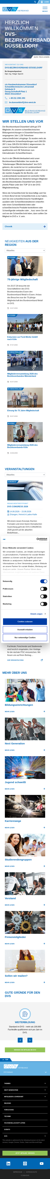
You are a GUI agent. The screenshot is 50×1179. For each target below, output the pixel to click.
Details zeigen (36, 614)
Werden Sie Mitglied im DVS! (25, 1050)
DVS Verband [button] (8, 1072)
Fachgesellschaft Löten (14, 1123)
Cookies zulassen (25, 622)
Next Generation (11, 1090)
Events (7, 1129)
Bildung (7, 1103)
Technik (7, 1116)
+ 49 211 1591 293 (17, 98)
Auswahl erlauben (25, 630)
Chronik (8, 226)
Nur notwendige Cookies (25, 637)
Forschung (9, 1110)
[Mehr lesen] (25, 691)
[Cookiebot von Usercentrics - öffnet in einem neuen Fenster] (36, 539)
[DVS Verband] (15, 9)
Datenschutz (31, 1172)
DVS (5, 1136)
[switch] (43, 589)
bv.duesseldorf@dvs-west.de (22, 102)
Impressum (17, 1172)
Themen (7, 1083)
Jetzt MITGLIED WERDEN (25, 1153)
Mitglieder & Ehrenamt (13, 1097)
